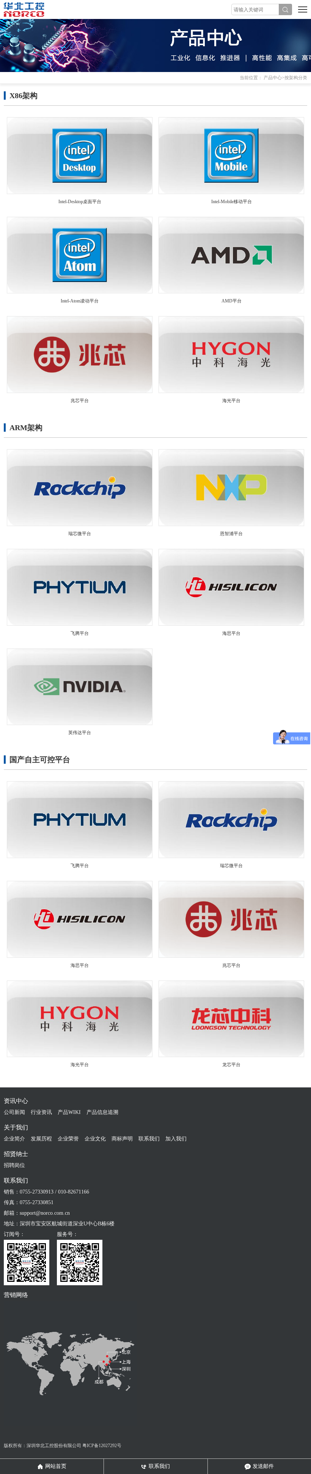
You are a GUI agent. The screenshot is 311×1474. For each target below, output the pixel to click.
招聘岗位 (14, 1165)
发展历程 (41, 1139)
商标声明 (122, 1139)
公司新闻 (14, 1112)
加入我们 (176, 1139)
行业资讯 (41, 1112)
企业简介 (14, 1139)
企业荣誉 (68, 1139)
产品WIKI (69, 1112)
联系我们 (149, 1139)
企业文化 (95, 1139)
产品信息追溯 (102, 1112)
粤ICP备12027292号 (101, 1445)
